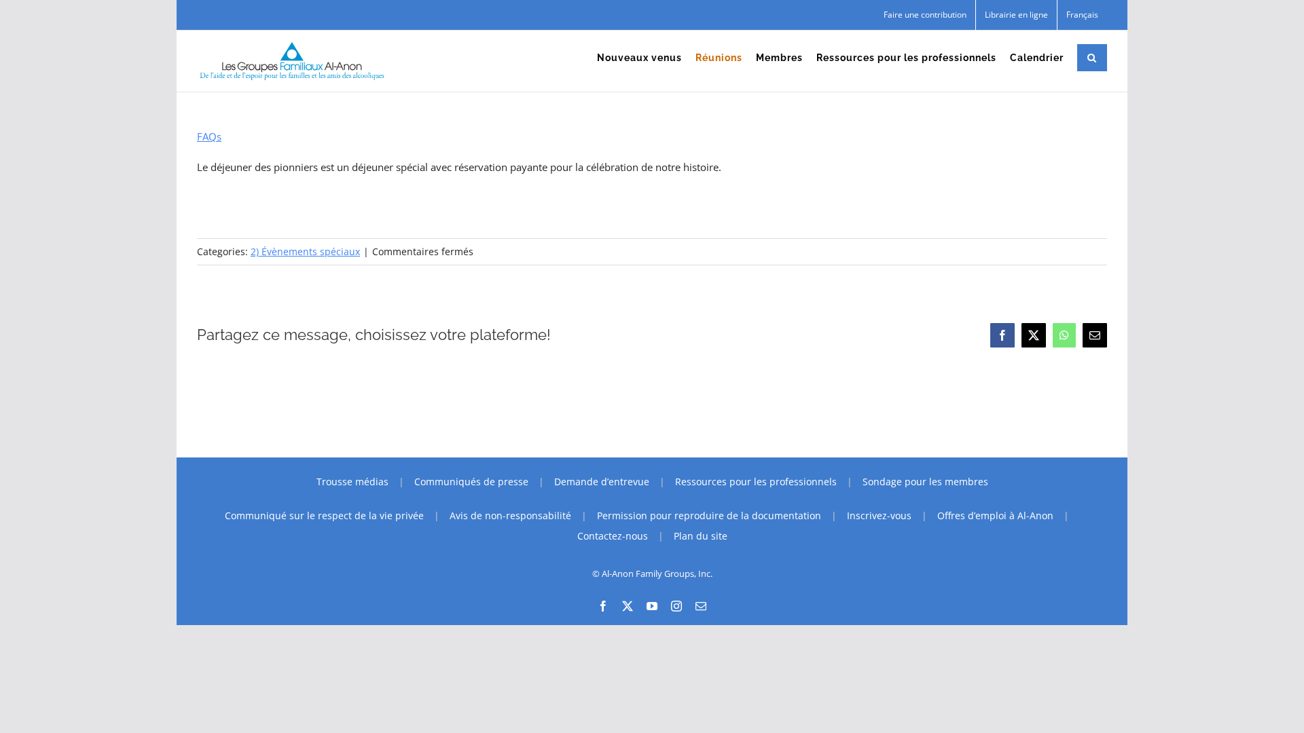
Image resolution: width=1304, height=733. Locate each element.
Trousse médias (352, 481)
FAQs (209, 136)
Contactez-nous (612, 535)
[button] (1092, 57)
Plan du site (700, 535)
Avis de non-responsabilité (510, 515)
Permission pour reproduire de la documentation (709, 515)
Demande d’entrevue (601, 481)
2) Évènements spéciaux (305, 251)
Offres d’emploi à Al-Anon (995, 515)
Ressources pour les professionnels (756, 481)
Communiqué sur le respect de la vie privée (324, 515)
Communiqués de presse (471, 481)
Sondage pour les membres (925, 481)
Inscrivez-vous (879, 515)
